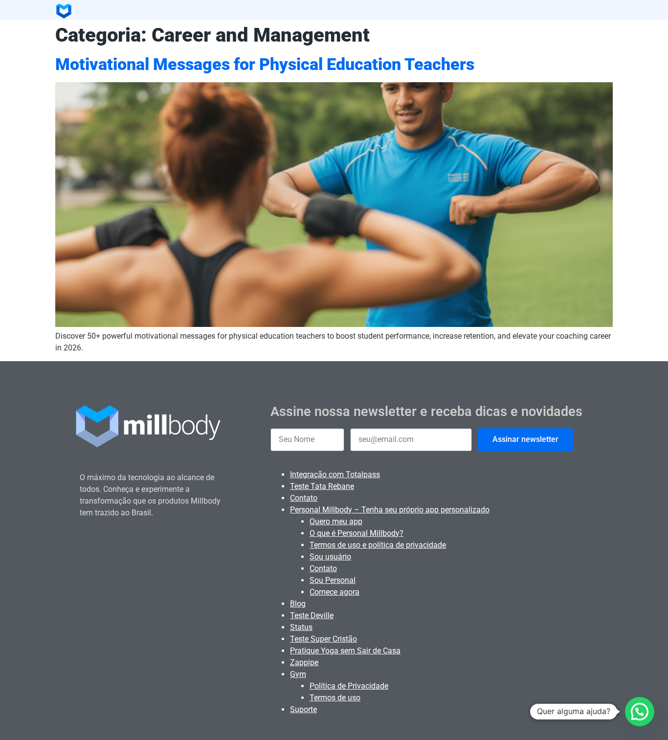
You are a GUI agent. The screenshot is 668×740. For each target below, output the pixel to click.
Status (301, 627)
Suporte (303, 709)
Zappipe (304, 662)
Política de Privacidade (349, 686)
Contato (303, 498)
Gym (298, 674)
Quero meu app (336, 521)
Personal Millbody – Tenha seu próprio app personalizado (390, 509)
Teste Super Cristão (323, 639)
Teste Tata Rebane (322, 486)
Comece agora (334, 592)
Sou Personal (333, 580)
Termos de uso (335, 697)
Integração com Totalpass (335, 474)
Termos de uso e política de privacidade (378, 545)
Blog (298, 603)
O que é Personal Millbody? (356, 533)
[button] (639, 711)
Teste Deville (312, 615)
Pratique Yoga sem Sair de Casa (345, 650)
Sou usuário (330, 556)
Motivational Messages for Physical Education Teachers (264, 64)
